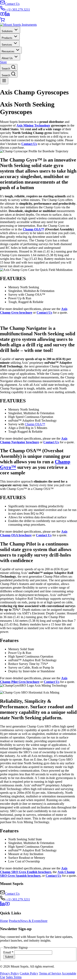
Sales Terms (14, 977)
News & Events (30, 921)
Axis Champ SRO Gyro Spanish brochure (37, 873)
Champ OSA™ (33, 229)
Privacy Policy (9, 973)
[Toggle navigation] (4, 80)
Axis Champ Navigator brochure (33, 440)
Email (8, 952)
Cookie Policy (29, 973)
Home (4, 921)
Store (3, 62)
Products (14, 921)
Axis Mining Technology (33, 125)
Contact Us (29, 144)
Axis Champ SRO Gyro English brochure (33, 870)
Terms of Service (50, 973)
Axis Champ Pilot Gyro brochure (33, 680)
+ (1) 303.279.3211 (17, 899)
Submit (9, 956)
